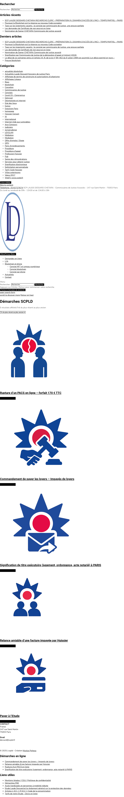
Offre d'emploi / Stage (14, 140)
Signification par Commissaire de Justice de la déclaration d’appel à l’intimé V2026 (41, 55)
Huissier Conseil (12, 114)
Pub (6, 156)
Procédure (9, 148)
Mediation (9, 138)
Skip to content (6, 185)
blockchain (9, 84)
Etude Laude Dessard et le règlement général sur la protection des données (38, 788)
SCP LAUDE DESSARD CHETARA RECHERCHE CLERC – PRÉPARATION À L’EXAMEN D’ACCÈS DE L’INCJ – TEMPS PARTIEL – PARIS (64, 20)
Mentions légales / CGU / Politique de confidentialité (28, 780)
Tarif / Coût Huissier (13, 169)
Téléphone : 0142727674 (11, 187)
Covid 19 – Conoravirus (15, 95)
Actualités (9, 274)
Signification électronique (16, 164)
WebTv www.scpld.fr (14, 177)
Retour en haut (27, 295)
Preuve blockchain (13, 60)
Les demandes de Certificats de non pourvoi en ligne (27, 28)
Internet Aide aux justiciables (17, 122)
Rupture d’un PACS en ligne (17, 767)
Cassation (9, 87)
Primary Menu (8, 254)
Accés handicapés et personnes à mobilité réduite (26, 785)
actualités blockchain (14, 71)
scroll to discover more (10, 295)
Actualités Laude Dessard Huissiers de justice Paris (27, 74)
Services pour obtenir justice (17, 162)
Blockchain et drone (13, 264)
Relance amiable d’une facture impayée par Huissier (27, 764)
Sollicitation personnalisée (16, 167)
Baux (7, 82)
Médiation (9, 135)
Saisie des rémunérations (16, 159)
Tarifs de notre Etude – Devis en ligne (21, 793)
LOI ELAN (9, 132)
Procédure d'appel (13, 151)
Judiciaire (9, 127)
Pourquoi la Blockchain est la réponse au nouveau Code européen (33, 23)
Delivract (9, 98)
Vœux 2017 (10, 175)
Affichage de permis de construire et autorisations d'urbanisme (32, 76)
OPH (7, 143)
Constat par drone (17, 272)
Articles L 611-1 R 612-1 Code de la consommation (27, 791)
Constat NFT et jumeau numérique (25, 266)
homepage (9, 111)
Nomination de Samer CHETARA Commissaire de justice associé (33, 31)
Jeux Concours (11, 124)
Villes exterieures (12, 172)
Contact (8, 277)
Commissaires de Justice (15, 90)
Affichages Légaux (13, 79)
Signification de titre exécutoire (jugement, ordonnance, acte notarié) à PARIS (38, 769)
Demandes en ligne (13, 258)
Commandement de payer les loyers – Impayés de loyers (29, 761)
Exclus (7, 106)
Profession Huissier (13, 154)
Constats (9, 92)
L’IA (6, 261)
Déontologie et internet (15, 100)
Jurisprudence (11, 130)
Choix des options (8, 398)
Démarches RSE (12, 783)
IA (6, 116)
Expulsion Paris (11, 108)
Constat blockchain (18, 269)
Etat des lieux (11, 103)
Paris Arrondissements (15, 146)
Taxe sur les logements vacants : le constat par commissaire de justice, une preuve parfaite (44, 25)
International (10, 119)
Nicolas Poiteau (29, 750)
